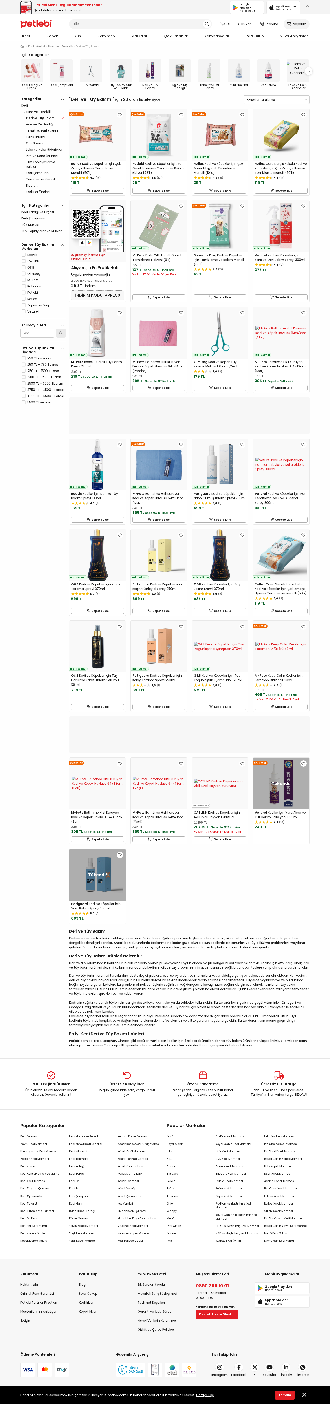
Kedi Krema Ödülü (32, 1233)
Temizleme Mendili (40, 179)
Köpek (52, 36)
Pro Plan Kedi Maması (230, 1136)
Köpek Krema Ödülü (33, 1241)
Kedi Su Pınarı (29, 1218)
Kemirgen (106, 36)
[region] (43, 270)
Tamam (284, 1395)
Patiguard (34, 286)
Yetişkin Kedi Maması (34, 1159)
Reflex (32, 299)
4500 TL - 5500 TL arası (45, 396)
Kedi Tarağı (77, 1174)
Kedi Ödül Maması (33, 1181)
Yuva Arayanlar (294, 36)
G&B (30, 267)
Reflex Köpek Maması (278, 1203)
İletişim (25, 1320)
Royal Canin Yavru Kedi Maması (286, 1226)
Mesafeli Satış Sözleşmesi (157, 1293)
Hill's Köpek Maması (277, 1166)
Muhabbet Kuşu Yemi (132, 1211)
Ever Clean (174, 1226)
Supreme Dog (38, 305)
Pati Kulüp (255, 36)
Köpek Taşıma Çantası (133, 1159)
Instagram (219, 1375)
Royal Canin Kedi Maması (233, 1144)
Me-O (170, 1218)
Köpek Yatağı (126, 1188)
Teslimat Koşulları (151, 1302)
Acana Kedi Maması (230, 1166)
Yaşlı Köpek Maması (82, 1241)
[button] (309, 71)
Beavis (32, 255)
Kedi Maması (29, 1136)
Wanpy (172, 1211)
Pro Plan (172, 1136)
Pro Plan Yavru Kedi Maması (283, 1218)
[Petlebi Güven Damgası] (130, 1370)
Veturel (33, 311)
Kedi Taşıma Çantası (34, 1188)
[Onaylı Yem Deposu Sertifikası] (155, 1370)
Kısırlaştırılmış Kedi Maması (38, 1151)
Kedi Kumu (27, 1166)
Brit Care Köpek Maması (280, 1188)
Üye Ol (225, 24)
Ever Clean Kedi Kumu (279, 1241)
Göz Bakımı (34, 143)
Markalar (139, 36)
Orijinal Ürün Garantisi (37, 1293)
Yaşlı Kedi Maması (81, 1233)
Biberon (32, 185)
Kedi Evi (74, 1188)
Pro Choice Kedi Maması (280, 1144)
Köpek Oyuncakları (130, 1166)
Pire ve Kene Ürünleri (42, 156)
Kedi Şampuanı (37, 173)
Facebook (238, 1375)
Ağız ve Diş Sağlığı (39, 124)
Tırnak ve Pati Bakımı (42, 130)
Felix (169, 1241)
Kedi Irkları (86, 1302)
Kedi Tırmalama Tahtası (37, 1211)
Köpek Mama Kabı (130, 1174)
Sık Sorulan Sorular (152, 1284)
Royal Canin (175, 1144)
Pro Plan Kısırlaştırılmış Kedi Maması (233, 1205)
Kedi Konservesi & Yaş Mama (40, 1174)
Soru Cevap (88, 1293)
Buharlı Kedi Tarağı (82, 1211)
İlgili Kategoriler (35, 205)
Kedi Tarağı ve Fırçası (37, 212)
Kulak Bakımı (35, 137)
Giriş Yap (245, 24)
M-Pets (33, 280)
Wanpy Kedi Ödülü (228, 1241)
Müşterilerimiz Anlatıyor (38, 1311)
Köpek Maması (79, 1218)
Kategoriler (31, 98)
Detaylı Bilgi (205, 1395)
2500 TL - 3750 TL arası (45, 383)
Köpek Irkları (88, 1311)
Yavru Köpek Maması (83, 1226)
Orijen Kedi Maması (229, 1196)
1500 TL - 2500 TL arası (44, 377)
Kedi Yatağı (77, 1166)
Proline (171, 1233)
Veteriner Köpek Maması (134, 1233)
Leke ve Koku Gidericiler (44, 149)
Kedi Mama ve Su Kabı (84, 1136)
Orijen (170, 1203)
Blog (82, 1284)
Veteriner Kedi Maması (133, 1226)
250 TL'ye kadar (39, 358)
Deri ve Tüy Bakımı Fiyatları (37, 350)
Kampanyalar (217, 36)
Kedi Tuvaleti (29, 1203)
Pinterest (303, 1375)
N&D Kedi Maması (228, 1159)
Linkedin (286, 1375)
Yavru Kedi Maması (33, 1144)
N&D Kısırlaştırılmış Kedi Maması (237, 1233)
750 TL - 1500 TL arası (43, 371)
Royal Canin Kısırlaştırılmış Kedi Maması (237, 1216)
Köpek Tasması (128, 1181)
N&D (169, 1159)
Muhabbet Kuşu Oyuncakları (137, 1218)
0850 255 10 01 (212, 1286)
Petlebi (32, 292)
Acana (171, 1166)
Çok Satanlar (176, 36)
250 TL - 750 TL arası (43, 364)
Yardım (272, 24)
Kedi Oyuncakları (32, 1196)
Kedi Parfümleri (38, 192)
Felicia (171, 1181)
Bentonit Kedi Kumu (33, 1226)
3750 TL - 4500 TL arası (45, 389)
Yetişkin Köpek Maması (133, 1136)
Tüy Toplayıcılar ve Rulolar (40, 164)
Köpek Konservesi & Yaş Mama (138, 1144)
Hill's (170, 1151)
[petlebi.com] (22, 46)
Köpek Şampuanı (129, 1196)
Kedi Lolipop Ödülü (130, 1241)
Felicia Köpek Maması (279, 1196)
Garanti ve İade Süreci (155, 1311)
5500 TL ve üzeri (39, 402)
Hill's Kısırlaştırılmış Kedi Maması (237, 1226)
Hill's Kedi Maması (228, 1151)
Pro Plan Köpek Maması (280, 1151)
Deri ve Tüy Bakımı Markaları (37, 246)
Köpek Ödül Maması (131, 1151)
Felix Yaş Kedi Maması (279, 1136)
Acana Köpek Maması (279, 1181)
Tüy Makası (30, 224)
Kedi (26, 36)
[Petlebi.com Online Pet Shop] (36, 23)
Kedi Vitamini (78, 1151)
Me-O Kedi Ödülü (275, 1233)
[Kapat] (307, 6)
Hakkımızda (29, 1284)
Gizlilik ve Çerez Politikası (156, 1329)
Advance (173, 1196)
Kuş (78, 36)
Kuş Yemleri (125, 1203)
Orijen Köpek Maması (278, 1211)
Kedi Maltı (75, 1203)
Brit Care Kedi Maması (231, 1174)
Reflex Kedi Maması (229, 1188)
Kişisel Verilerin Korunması (157, 1320)
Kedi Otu (74, 1181)
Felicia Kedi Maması (229, 1181)
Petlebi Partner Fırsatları (38, 1302)
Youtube (269, 1375)
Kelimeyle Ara (33, 325)
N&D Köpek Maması (277, 1174)
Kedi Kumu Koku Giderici (85, 1144)
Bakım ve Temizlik (37, 112)
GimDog (33, 273)
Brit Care (172, 1174)
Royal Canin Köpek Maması (283, 1159)
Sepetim (299, 24)
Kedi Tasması (78, 1159)
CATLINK (33, 261)
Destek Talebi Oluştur (217, 1314)
